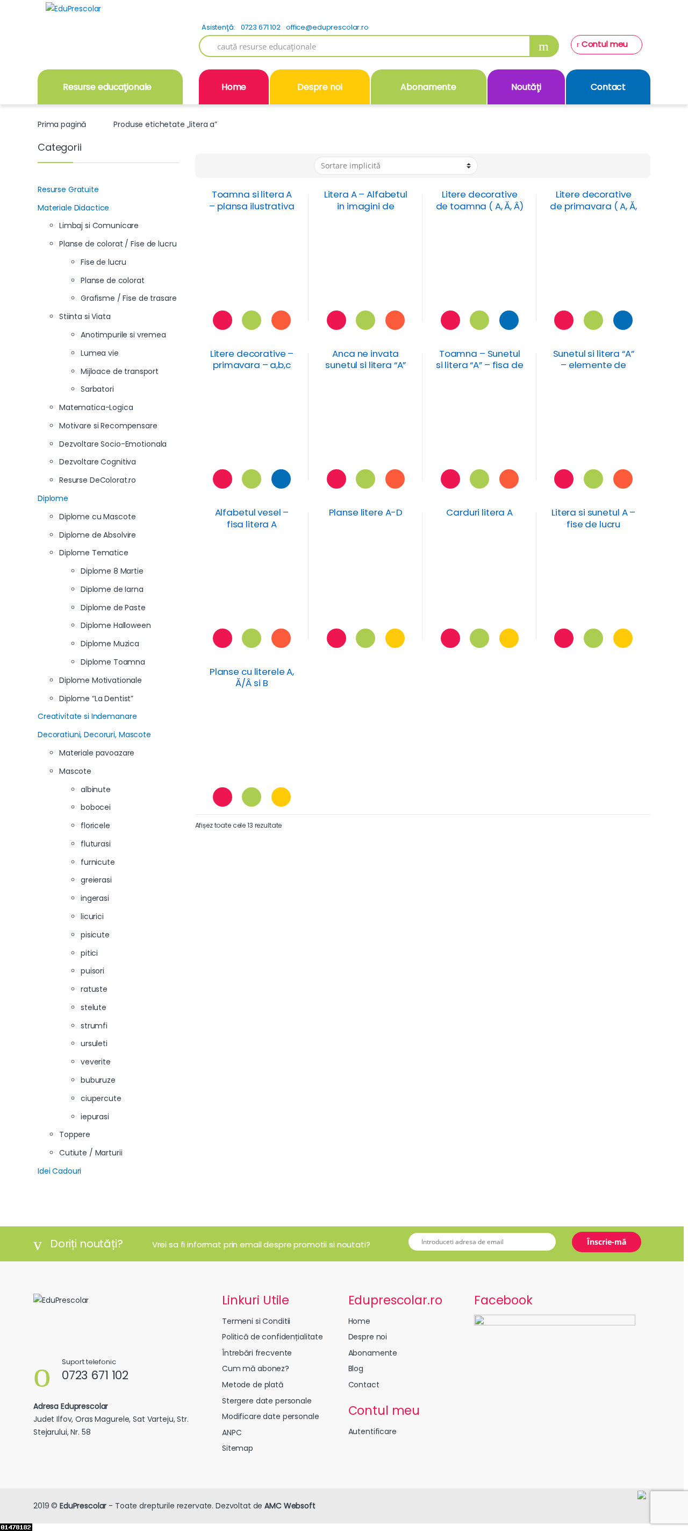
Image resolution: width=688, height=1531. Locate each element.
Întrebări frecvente (257, 1352)
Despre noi (319, 87)
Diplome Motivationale (100, 680)
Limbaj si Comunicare (99, 225)
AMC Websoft (289, 1505)
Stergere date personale (267, 1400)
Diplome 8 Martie (112, 571)
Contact (608, 87)
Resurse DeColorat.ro (97, 480)
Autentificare (372, 1431)
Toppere (74, 1134)
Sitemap (237, 1448)
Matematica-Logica (96, 407)
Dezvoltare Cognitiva (97, 461)
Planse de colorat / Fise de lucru (117, 243)
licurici (92, 916)
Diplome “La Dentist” (96, 698)
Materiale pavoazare (96, 752)
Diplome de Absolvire (97, 535)
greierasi (96, 879)
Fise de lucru (103, 262)
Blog (355, 1368)
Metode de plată (252, 1384)
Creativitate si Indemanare (87, 716)
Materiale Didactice (73, 207)
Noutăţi (526, 87)
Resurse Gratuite (68, 189)
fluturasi (96, 843)
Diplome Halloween (116, 625)
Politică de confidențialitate (272, 1336)
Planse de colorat (113, 280)
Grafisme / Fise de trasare (128, 298)
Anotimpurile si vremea (123, 334)
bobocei (96, 807)
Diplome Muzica (110, 643)
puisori (92, 970)
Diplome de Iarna (112, 589)
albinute (96, 789)
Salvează (222, 320)
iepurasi (95, 1116)
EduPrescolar (83, 1505)
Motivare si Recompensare (108, 425)
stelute (93, 1007)
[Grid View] (209, 166)
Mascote (75, 771)
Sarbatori (97, 389)
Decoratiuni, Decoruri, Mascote (94, 734)
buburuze (98, 1080)
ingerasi (95, 898)
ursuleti (94, 1043)
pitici (89, 953)
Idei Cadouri (59, 1171)
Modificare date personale (270, 1416)
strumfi (94, 1025)
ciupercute (101, 1098)
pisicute (95, 934)
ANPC (231, 1432)
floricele (95, 825)
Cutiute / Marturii (90, 1152)
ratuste (94, 989)
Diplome (53, 498)
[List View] (224, 166)
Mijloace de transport (120, 371)
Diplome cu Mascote (97, 516)
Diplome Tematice (93, 552)
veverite (96, 1061)
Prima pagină (62, 124)
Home (233, 87)
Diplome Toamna (113, 662)
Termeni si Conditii (256, 1321)
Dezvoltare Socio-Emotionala (113, 444)
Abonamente (428, 87)
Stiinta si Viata (85, 316)
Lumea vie (100, 353)
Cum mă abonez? (255, 1368)
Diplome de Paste (113, 607)
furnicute (98, 862)
